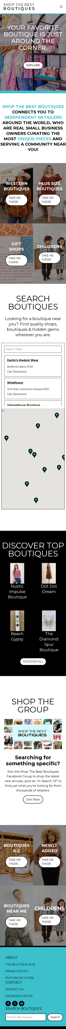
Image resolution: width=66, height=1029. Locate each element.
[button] (34, 455)
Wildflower (15, 382)
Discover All (33, 661)
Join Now (33, 799)
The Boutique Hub (20, 964)
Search (55, 1017)
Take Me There (14, 199)
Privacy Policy (16, 971)
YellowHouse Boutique (23, 405)
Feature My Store (19, 978)
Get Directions (16, 371)
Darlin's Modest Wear (22, 360)
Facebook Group (19, 996)
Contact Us (14, 989)
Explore (33, 65)
